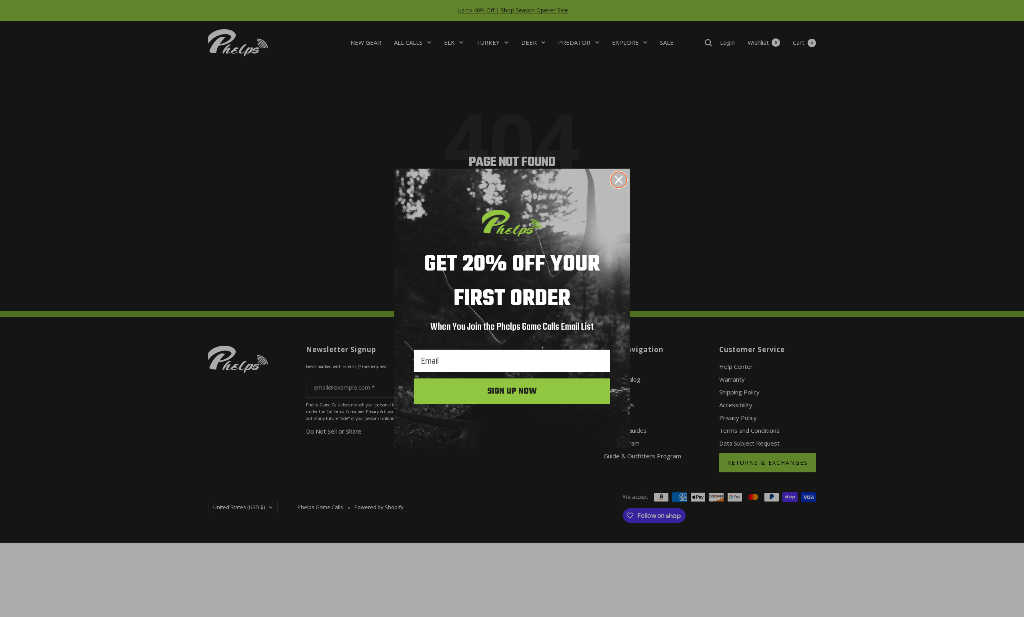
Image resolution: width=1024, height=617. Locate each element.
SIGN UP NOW (512, 391)
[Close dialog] (619, 180)
